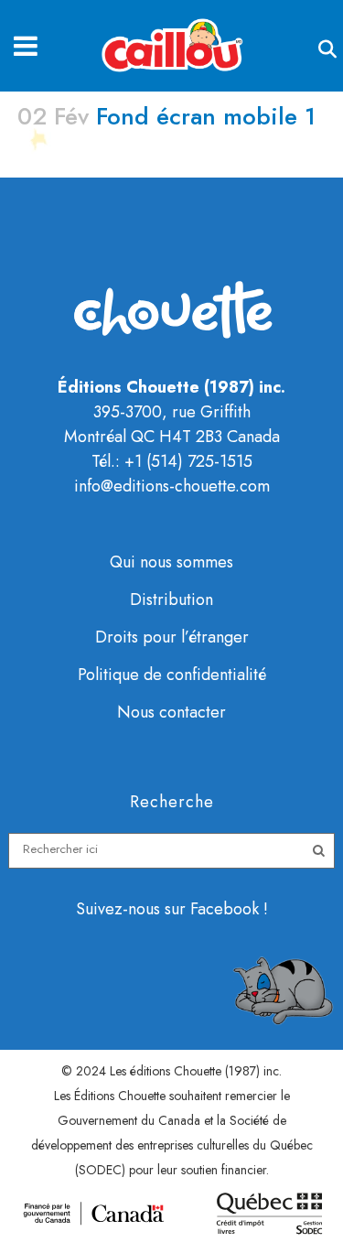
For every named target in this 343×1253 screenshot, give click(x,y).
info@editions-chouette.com (172, 486)
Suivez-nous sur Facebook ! (172, 909)
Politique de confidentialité (172, 675)
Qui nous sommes (171, 562)
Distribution (171, 599)
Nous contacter (171, 712)
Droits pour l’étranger (172, 637)
